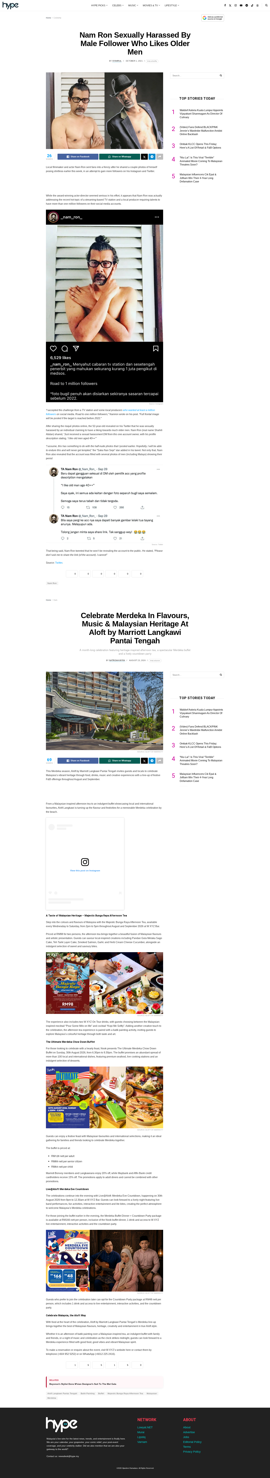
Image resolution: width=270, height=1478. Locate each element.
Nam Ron (52, 583)
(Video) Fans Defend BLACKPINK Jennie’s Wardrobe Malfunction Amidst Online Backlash (201, 131)
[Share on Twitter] (144, 157)
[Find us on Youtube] (241, 5)
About (186, 1427)
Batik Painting (88, 1393)
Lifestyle (171, 5)
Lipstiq (141, 1437)
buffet (101, 1393)
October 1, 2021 (134, 61)
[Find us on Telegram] (246, 5)
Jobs (186, 1437)
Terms (187, 1446)
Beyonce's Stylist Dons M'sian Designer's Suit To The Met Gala (82, 1384)
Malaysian (152, 1393)
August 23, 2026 (137, 660)
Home (48, 18)
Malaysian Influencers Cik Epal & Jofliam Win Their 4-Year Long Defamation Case (198, 178)
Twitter (58, 562)
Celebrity (57, 18)
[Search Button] (266, 5)
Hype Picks (98, 5)
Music (132, 5)
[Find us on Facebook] (225, 5)
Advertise (189, 1432)
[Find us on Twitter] (230, 5)
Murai (140, 1432)
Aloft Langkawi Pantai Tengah (62, 1393)
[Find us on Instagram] (236, 5)
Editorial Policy (192, 1442)
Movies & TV (150, 5)
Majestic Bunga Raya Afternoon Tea (125, 1393)
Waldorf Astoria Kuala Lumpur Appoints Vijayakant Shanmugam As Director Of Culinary (201, 114)
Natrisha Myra (117, 660)
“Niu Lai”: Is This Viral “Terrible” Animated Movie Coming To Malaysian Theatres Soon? (201, 161)
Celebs (116, 5)
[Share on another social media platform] (159, 157)
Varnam (142, 1442)
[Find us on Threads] (257, 6)
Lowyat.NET (145, 1427)
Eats (55, 600)
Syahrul (117, 61)
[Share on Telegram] (152, 157)
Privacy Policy (192, 1451)
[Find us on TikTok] (252, 6)
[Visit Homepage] (10, 5)
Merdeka (52, 1398)
